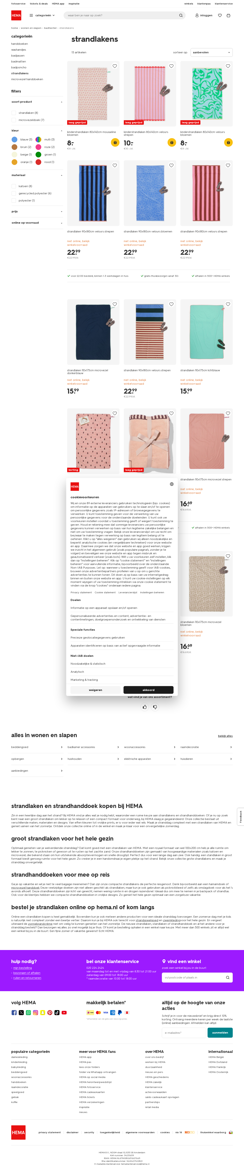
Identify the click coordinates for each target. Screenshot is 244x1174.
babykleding (18, 1067)
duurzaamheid (153, 1067)
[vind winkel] (228, 977)
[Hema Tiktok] (56, 1012)
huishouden (75, 759)
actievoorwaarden (156, 1092)
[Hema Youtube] (64, 1012)
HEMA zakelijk (153, 1082)
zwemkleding (171, 920)
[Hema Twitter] (21, 1012)
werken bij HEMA (155, 1062)
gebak (15, 1097)
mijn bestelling (22, 968)
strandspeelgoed (147, 920)
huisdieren (187, 759)
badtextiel (50, 28)
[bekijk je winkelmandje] (228, 15)
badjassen (17, 55)
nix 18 (178, 1132)
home (14, 28)
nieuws (83, 1112)
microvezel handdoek (25, 887)
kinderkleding (19, 1062)
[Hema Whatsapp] (28, 1012)
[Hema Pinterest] (49, 1012)
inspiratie (84, 1107)
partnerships (152, 1102)
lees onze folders (89, 1067)
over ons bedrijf (154, 1057)
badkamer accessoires (81, 747)
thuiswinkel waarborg (213, 1132)
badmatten (18, 61)
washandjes (18, 49)
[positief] (144, 707)
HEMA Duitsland (217, 1062)
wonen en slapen (31, 28)
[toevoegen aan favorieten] (115, 65)
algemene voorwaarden (140, 1132)
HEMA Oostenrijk (218, 1072)
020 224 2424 (95, 968)
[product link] (93, 93)
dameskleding (19, 1057)
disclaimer (72, 1132)
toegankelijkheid (110, 1132)
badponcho (18, 67)
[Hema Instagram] (35, 1012)
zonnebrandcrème (40, 923)
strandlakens (20, 73)
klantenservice (153, 1087)
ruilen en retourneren (27, 978)
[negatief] (155, 707)
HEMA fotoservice (90, 1087)
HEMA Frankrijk (217, 1067)
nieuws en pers (154, 1072)
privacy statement (50, 1132)
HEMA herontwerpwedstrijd (95, 1082)
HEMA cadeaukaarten (92, 1092)
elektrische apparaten (137, 759)
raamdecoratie (190, 747)
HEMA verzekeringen (91, 1102)
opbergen (17, 759)
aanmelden (220, 1032)
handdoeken (19, 43)
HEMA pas (85, 1062)
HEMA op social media (92, 1077)
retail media (152, 1107)
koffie (14, 1102)
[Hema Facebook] (14, 1012)
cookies (165, 1132)
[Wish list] (220, 15)
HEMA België (216, 1057)
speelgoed (17, 1092)
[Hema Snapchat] (42, 1012)
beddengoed (19, 747)
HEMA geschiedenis (157, 1077)
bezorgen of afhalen (26, 973)
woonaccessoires (134, 747)
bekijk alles (225, 736)
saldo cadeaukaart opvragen (162, 1097)
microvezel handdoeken (27, 79)
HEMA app (85, 1057)
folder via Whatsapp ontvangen (97, 1072)
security (89, 1132)
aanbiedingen (19, 770)
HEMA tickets (87, 1097)
